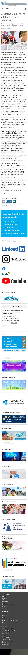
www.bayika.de (6, 644)
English (4, 606)
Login (4, 622)
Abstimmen (14, 322)
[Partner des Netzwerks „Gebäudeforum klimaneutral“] (14, 563)
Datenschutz (13, 205)
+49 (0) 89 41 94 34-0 (7, 639)
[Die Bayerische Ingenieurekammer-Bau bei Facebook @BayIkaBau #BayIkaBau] (3, 268)
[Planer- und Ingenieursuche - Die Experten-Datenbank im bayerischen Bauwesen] (14, 491)
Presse (4, 599)
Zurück (3, 193)
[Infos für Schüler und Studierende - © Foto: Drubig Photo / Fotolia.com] (14, 509)
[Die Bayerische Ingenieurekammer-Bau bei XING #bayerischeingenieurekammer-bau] (6, 273)
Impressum (5, 613)
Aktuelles (5, 598)
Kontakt (4, 608)
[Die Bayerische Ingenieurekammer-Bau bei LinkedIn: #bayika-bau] (14, 248)
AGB (4, 617)
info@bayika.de (6, 642)
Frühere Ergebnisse (6, 325)
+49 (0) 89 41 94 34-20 (8, 641)
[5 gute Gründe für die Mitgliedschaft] (14, 223)
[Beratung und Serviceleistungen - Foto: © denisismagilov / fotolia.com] (14, 474)
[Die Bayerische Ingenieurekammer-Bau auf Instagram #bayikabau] (14, 259)
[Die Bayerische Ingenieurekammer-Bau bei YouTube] (14, 281)
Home (4, 596)
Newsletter (5, 601)
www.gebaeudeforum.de (7, 570)
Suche (4, 603)
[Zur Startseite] (9, 3)
